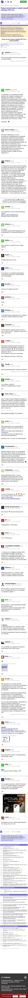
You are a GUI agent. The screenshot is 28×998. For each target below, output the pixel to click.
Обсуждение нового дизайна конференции (12, 36)
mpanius (7, 52)
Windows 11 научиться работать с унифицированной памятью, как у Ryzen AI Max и (14, 921)
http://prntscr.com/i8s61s (8, 413)
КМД (6, 764)
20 (14, 23)
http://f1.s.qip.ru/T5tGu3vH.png (9, 214)
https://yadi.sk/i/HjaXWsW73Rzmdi (10, 498)
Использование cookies (7, 989)
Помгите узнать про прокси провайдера (11, 939)
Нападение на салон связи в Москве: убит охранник (14, 929)
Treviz (7, 533)
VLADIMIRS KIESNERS (13, 546)
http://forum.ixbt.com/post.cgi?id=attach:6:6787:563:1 (12, 729)
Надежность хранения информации (10, 869)
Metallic (7, 379)
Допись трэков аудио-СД (8, 934)
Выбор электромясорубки (8, 867)
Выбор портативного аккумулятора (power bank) (13, 857)
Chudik (7, 364)
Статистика (7, 987)
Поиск (23, 986)
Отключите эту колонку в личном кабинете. (10, 948)
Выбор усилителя (6, 859)
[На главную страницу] (2, 2)
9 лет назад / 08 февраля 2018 (12, 54)
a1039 (7, 421)
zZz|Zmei (8, 297)
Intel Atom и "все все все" (8, 848)
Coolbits (7, 341)
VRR (3, 863)
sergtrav (7, 750)
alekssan (8, 567)
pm (6, 520)
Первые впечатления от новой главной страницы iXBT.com (14, 9)
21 (16, 23)
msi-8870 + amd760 (6, 937)
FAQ (2, 987)
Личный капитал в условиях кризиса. (11, 873)
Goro (6, 600)
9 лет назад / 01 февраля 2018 (12, 208)
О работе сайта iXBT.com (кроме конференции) (10, 5)
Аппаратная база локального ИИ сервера (12, 872)
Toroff (7, 255)
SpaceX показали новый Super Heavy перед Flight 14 (14, 902)
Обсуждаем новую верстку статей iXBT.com (12, 28)
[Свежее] (8, 2)
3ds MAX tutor (5, 932)
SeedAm (7, 207)
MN (18, 42)
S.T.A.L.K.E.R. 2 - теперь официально (10, 861)
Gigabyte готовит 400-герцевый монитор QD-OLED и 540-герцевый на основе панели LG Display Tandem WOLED (15, 923)
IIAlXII (7, 268)
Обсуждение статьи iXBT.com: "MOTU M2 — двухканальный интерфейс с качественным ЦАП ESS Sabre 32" (15, 885)
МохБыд (7, 310)
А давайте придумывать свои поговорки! (11, 870)
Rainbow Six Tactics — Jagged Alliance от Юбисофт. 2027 (15, 891)
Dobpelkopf (8, 470)
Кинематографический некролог (10, 855)
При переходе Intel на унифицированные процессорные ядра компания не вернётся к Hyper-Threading (15, 914)
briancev (7, 224)
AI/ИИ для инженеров (7, 882)
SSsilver (7, 161)
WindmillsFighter (10, 584)
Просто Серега (9, 130)
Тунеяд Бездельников (12, 507)
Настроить (22, 996)
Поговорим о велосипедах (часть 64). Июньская (13, 880)
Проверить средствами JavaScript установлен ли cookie (14, 940)
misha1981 (8, 325)
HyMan (7, 240)
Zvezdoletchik (9, 446)
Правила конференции (16, 986)
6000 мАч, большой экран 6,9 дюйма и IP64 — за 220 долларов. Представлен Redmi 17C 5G (14, 908)
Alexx (6, 656)
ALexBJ (7, 679)
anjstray (7, 642)
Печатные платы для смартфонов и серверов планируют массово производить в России (15, 905)
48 (21, 42)
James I (8, 89)
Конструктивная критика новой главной (12, 18)
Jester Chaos (9, 394)
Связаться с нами (5, 986)
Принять (15, 996)
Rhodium (8, 779)
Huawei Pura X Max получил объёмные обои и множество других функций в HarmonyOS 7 (15, 900)
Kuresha (7, 284)
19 (12, 23)
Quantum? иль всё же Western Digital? (11, 928)
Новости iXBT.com (5, 894)
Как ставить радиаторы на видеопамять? (11, 943)
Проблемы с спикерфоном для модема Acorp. (12, 935)
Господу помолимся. (7, 846)
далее (19, 23)
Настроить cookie (18, 989)
